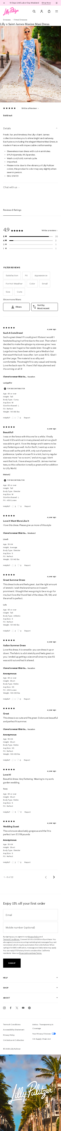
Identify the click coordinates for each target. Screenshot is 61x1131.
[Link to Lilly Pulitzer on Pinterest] (29, 1008)
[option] (30, 64)
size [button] (8, 291)
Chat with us (10, 187)
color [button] (32, 283)
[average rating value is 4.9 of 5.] (10, 108)
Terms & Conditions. (11, 939)
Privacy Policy (33, 937)
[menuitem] (34, 11)
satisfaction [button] (12, 275)
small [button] (44, 283)
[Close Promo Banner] (4, 3)
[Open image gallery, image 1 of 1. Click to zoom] (30, 64)
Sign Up (11, 963)
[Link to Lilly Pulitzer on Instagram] (4, 1008)
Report (27, 417)
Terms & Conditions (11, 1024)
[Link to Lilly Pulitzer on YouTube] (23, 1008)
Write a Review (29, 108)
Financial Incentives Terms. (30, 953)
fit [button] (26, 275)
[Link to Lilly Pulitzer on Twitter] (17, 1008)
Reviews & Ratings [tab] (12, 210)
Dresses (7, 20)
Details (7, 128)
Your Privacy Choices (41, 1034)
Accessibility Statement (13, 1029)
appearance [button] (41, 275)
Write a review (49, 230)
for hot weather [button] (14, 283)
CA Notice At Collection (13, 1040)
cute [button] (19, 291)
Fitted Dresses (20, 20)
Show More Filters (12, 299)
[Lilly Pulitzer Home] (11, 11)
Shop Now (46, 3)
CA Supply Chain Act (41, 1039)
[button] (56, 3)
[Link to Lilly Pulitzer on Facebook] (11, 1008)
